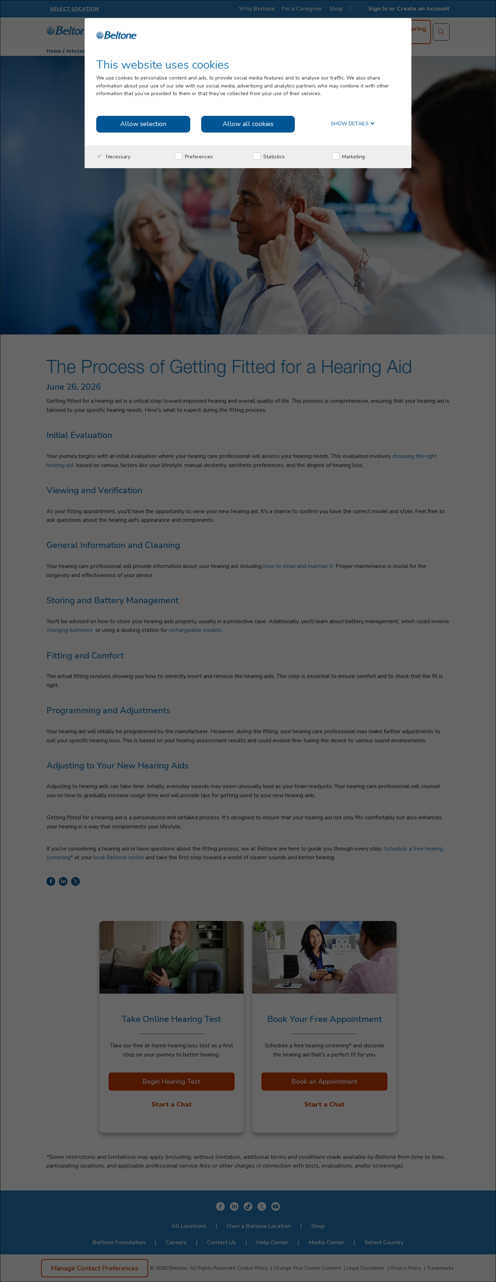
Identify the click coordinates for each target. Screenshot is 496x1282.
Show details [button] (350, 124)
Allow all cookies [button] (248, 123)
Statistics (273, 156)
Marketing (353, 156)
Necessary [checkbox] (117, 156)
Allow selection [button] (143, 123)
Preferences (198, 156)
